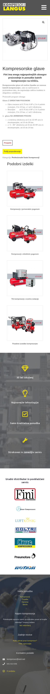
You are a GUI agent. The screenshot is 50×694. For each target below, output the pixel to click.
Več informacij (25, 625)
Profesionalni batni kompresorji (25, 157)
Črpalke (25, 599)
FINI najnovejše (25, 644)
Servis (25, 604)
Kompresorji (25, 597)
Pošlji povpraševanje (12, 151)
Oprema (25, 602)
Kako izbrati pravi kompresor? (25, 641)
